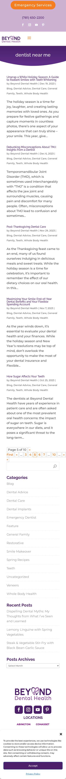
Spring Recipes (18, 560)
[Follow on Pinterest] (43, 25)
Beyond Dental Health (24, 83)
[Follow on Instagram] (29, 25)
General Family (18, 534)
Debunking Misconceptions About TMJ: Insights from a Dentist (31, 148)
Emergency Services (33, 5)
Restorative (15, 543)
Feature (12, 526)
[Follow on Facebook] (23, 25)
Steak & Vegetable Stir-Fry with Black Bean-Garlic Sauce (30, 645)
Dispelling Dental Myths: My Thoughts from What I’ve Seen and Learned (30, 616)
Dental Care (39, 88)
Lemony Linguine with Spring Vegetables (29, 632)
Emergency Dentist (21, 517)
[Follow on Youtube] (36, 25)
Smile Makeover (19, 551)
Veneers (13, 585)
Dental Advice (22, 88)
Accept (33, 765)
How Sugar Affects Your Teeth (26, 376)
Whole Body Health (36, 93)
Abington (23, 724)
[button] (61, 734)
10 (54, 455)
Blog (9, 88)
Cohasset (42, 724)
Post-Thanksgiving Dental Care (26, 226)
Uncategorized (18, 577)
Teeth (19, 93)
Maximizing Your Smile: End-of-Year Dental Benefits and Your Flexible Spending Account (29, 301)
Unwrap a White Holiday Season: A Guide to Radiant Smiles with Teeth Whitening (33, 78)
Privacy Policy (33, 774)
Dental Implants (19, 509)
